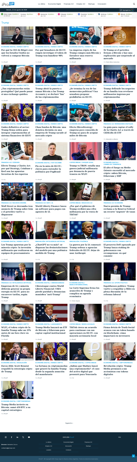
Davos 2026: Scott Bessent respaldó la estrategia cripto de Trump (16, 368)
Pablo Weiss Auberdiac (112, 62)
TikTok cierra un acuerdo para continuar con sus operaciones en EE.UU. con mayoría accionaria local (84, 331)
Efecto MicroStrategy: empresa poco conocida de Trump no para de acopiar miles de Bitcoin (84, 131)
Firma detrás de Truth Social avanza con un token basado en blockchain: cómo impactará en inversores (119, 331)
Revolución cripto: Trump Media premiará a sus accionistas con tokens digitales (117, 370)
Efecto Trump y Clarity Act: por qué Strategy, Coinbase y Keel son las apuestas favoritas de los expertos (16, 169)
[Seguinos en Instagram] (6, 437)
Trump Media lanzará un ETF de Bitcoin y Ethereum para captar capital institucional (51, 330)
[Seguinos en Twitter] (23, 437)
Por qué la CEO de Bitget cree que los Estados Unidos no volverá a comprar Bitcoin (17, 52)
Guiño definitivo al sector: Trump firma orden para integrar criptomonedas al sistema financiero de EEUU (16, 131)
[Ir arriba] (133, 455)
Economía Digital (54, 4)
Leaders (48, 450)
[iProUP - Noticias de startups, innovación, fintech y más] (7, 4)
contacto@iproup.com (8, 448)
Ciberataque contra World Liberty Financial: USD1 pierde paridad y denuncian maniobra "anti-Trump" (50, 290)
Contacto (68, 450)
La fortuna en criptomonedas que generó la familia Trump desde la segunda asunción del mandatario (51, 370)
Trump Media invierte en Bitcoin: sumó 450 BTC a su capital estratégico (15, 407)
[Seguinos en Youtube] (29, 437)
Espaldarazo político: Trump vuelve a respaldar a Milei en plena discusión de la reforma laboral (119, 290)
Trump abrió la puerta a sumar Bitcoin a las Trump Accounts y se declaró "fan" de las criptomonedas (50, 92)
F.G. (39, 259)
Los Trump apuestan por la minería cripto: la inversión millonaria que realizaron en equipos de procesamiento (17, 248)
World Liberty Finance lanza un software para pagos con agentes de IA (50, 209)
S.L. (5, 179)
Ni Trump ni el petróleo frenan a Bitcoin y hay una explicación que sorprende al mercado (119, 54)
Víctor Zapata (76, 301)
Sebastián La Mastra (112, 139)
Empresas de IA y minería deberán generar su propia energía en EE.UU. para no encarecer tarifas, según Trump (15, 291)
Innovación (102, 4)
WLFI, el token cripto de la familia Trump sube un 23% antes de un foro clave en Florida (16, 331)
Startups (91, 4)
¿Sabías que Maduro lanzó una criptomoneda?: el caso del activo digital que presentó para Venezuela (84, 370)
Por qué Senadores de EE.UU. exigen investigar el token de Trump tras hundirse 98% (51, 52)
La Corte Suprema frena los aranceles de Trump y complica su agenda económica (84, 292)
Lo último (41, 4)
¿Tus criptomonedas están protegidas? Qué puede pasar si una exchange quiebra (17, 91)
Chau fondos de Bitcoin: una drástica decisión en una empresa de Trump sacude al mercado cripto (50, 131)
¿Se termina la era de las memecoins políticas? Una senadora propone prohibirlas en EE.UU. (84, 92)
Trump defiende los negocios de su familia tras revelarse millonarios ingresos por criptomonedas (119, 92)
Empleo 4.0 (81, 4)
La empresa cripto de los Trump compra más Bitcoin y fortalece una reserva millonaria (85, 54)
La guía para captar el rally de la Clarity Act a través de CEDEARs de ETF (119, 130)
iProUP (6, 62)
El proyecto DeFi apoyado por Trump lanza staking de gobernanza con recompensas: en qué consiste (119, 250)
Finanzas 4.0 (69, 4)
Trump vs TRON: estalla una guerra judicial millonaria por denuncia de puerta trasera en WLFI (85, 169)
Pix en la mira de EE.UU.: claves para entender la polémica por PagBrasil (48, 169)
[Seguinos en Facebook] (11, 437)
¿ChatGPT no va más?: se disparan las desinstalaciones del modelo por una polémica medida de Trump (51, 248)
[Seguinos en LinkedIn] (17, 437)
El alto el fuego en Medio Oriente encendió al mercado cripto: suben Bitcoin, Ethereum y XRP (119, 171)
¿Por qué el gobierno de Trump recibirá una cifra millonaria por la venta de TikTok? (84, 210)
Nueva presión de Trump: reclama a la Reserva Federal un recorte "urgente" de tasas (119, 209)
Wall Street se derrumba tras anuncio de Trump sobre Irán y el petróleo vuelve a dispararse (17, 210)
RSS (119, 437)
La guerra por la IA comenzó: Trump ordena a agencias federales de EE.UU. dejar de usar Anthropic (85, 248)
